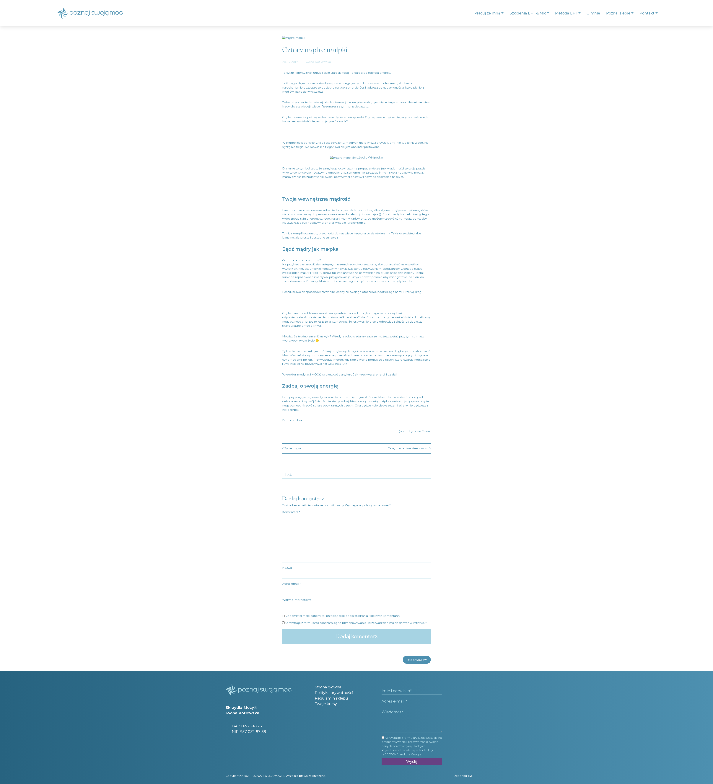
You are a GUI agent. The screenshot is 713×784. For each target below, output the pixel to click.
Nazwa (288, 567)
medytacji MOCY (308, 374)
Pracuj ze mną (487, 13)
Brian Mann (422, 431)
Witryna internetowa (296, 600)
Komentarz (291, 512)
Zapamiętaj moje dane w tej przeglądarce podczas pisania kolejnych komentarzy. (343, 616)
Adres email (291, 583)
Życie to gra (292, 448)
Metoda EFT (566, 13)
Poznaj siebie (618, 13)
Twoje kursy (326, 704)
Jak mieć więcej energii (369, 374)
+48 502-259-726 (246, 726)
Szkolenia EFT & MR (527, 13)
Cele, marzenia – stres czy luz (408, 448)
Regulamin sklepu (331, 698)
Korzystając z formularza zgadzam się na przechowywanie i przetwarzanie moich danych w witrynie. (356, 623)
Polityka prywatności (334, 692)
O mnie (593, 13)
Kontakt (647, 13)
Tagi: (288, 474)
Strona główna (328, 687)
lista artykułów (417, 660)
